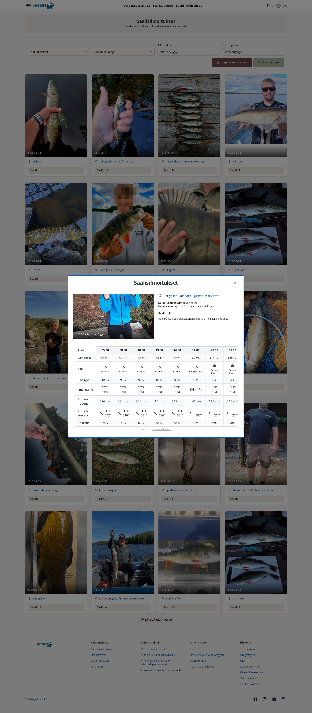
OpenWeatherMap (161, 429)
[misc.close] (235, 282)
